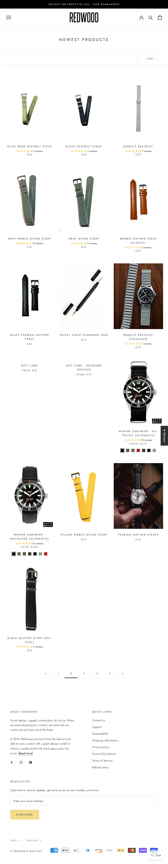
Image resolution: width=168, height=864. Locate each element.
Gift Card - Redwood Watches (84, 368)
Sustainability (100, 734)
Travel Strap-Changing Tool (84, 335)
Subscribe (24, 814)
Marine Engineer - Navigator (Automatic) (29, 537)
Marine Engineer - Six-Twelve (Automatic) (138, 433)
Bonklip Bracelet (138, 146)
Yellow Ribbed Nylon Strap (84, 535)
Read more (25, 753)
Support (97, 727)
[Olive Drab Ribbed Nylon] (127, 450)
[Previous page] (45, 673)
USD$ (13, 840)
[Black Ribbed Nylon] (122, 450)
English (32, 840)
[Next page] (122, 673)
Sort (151, 59)
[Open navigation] (8, 17)
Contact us (98, 720)
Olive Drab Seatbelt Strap (29, 146)
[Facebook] (11, 762)
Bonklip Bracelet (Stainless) (138, 337)
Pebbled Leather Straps (138, 535)
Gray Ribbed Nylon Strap (29, 239)
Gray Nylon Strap (84, 239)
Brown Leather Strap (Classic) (138, 241)
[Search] (151, 17)
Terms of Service (102, 761)
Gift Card (29, 365)
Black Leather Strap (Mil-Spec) (30, 640)
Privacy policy (100, 747)
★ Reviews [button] (164, 435)
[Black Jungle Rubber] (143, 450)
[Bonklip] (154, 450)
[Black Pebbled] (149, 450)
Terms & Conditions (104, 754)
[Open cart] (160, 17)
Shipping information (105, 740)
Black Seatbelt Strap (84, 146)
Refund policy (100, 767)
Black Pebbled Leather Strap (29, 337)
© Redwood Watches (26, 851)
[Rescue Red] (138, 450)
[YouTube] (30, 762)
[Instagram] (21, 762)
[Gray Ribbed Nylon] (133, 450)
